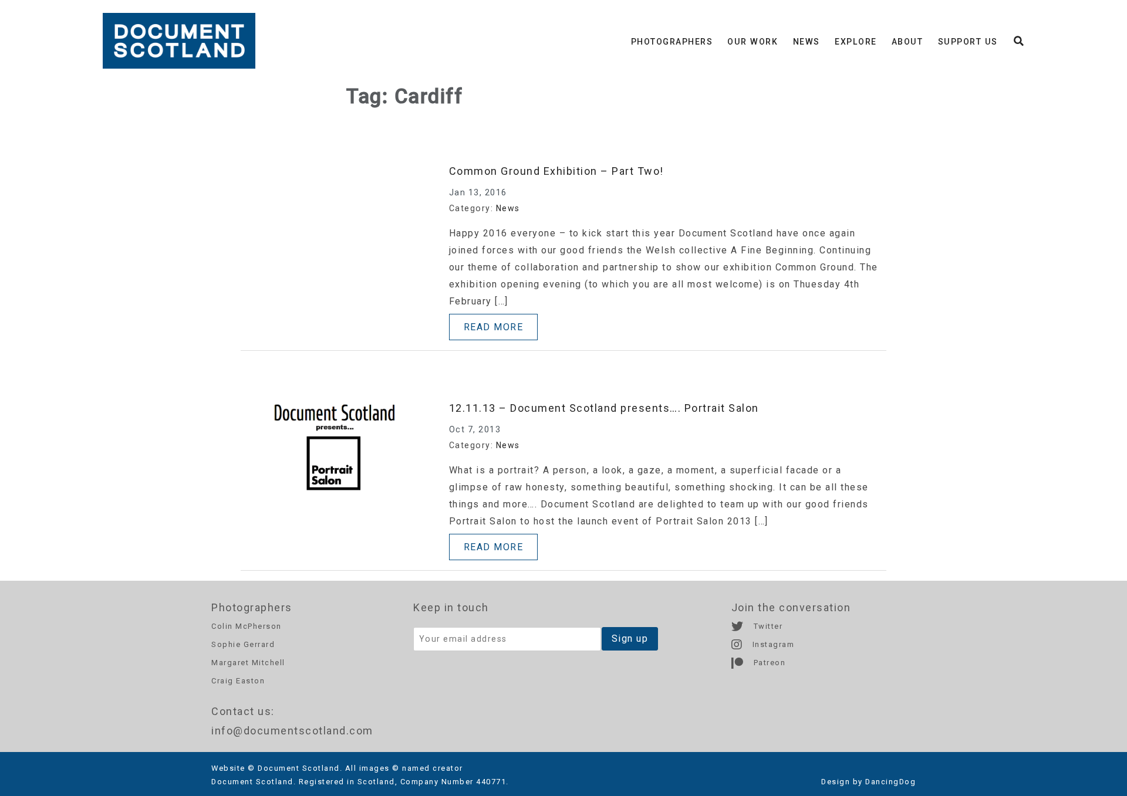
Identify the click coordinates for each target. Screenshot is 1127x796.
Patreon (768, 662)
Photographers (672, 41)
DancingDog (890, 781)
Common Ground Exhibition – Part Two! (556, 171)
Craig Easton (238, 680)
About (907, 41)
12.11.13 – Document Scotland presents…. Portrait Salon (604, 408)
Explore (856, 41)
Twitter (766, 626)
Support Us (968, 41)
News (806, 41)
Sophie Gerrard (243, 644)
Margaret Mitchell (248, 662)
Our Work (752, 41)
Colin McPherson (246, 626)
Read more (494, 327)
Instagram (772, 644)
